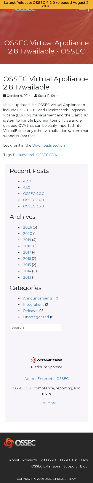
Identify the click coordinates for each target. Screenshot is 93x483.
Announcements (38, 298)
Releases (30, 311)
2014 (27, 271)
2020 (27, 234)
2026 (27, 227)
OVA (53, 155)
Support (70, 466)
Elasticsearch (24, 155)
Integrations (33, 305)
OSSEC (42, 155)
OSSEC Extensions (46, 466)
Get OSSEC (48, 460)
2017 (27, 252)
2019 (27, 240)
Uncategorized (36, 317)
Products (29, 460)
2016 (27, 259)
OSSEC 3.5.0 (33, 206)
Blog (84, 466)
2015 (27, 265)
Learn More (46, 403)
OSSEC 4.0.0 (33, 194)
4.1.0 (26, 187)
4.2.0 (27, 181)
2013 (27, 277)
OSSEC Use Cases (74, 460)
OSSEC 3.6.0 (33, 200)
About (14, 460)
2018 (27, 246)
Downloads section (48, 145)
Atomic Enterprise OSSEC (46, 379)
